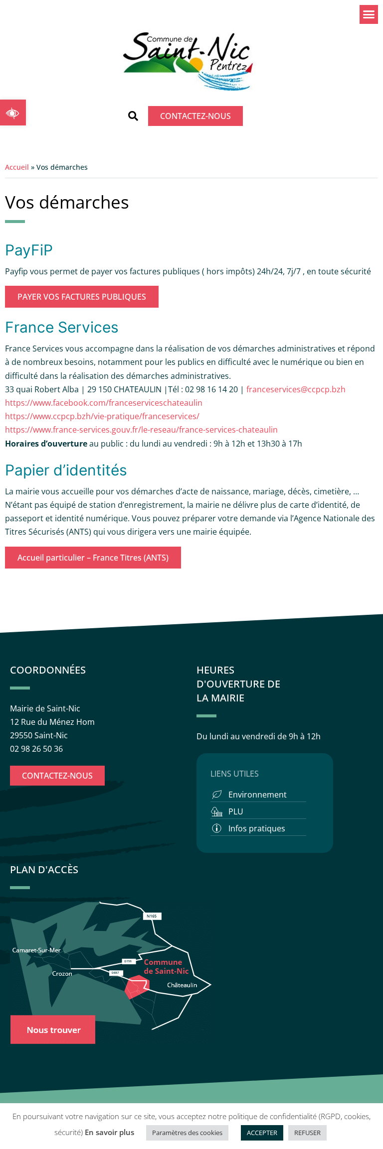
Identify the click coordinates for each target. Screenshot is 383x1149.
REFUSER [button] (307, 1132)
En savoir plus (109, 1132)
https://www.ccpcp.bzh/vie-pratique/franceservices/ (102, 416)
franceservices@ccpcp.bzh (297, 389)
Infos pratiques (256, 828)
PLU (235, 811)
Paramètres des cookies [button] (187, 1132)
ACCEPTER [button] (262, 1132)
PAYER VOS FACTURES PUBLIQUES (81, 296)
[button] (13, 112)
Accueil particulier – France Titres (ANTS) (93, 557)
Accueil (17, 167)
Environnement (257, 794)
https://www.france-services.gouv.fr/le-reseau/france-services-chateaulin (141, 429)
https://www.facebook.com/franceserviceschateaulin (103, 402)
